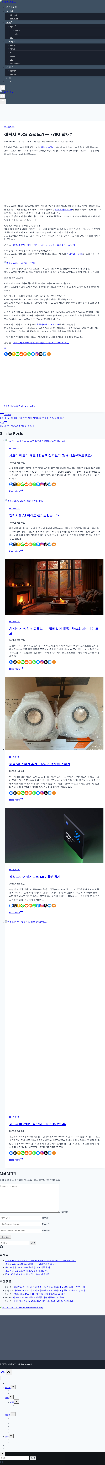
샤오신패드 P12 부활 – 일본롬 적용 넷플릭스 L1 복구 (39, 1294)
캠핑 (7, 1436)
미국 (12, 1402)
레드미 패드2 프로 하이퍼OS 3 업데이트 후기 (27, 1271)
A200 (12, 52)
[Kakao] (14, 354)
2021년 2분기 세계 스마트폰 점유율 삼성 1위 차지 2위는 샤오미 (44, 245)
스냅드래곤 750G (63, 209)
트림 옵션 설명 (15, 63)
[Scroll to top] (3, 1372)
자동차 (7, 1415)
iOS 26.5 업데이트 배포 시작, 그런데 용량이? (27, 1274)
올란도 (12, 45)
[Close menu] (0, 1378)
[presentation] (55, 441)
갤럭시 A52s (47, 147)
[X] (10, 354)
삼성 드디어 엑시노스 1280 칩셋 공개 (34, 876)
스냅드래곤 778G (75, 254)
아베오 (12, 49)
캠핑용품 (13, 75)
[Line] (17, 354)
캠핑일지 (13, 71)
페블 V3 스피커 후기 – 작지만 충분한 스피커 (39, 764)
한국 (11, 38)
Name (45, 1218)
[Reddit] (21, 354)
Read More (16, 491)
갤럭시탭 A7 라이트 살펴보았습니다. (34, 515)
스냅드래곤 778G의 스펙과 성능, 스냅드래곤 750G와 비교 (41, 342)
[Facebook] (6, 354)
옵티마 (12, 56)
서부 (16, 34)
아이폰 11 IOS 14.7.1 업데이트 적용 (17, 424)
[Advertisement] (52, 180)
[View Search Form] (2, 87)
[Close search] (2, 1454)
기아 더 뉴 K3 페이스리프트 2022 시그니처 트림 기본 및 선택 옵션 (32, 416)
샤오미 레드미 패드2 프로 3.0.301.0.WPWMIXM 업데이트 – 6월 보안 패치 (40, 1260)
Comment (64, 1212)
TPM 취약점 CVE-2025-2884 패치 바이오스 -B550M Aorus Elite (44, 1301)
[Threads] (41, 354)
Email (45, 1224)
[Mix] (25, 354)
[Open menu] (3, 101)
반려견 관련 (14, 19)
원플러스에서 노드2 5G (47, 324)
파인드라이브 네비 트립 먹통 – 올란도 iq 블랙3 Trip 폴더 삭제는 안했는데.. (50, 1287)
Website (46, 1230)
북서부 (17, 30)
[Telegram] (44, 354)
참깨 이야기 (14, 15)
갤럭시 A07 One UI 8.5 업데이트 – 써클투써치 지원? (30, 1264)
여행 (7, 1398)
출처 (6, 348)
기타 (11, 60)
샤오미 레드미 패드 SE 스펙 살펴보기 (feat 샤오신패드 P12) (50, 455)
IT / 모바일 (11, 7)
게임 (8, 78)
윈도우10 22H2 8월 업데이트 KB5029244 (37, 1124)
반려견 (7, 1388)
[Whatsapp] (29, 354)
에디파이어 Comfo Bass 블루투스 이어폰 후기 (27, 1267)
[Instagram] (37, 354)
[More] (48, 354)
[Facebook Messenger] (33, 354)
